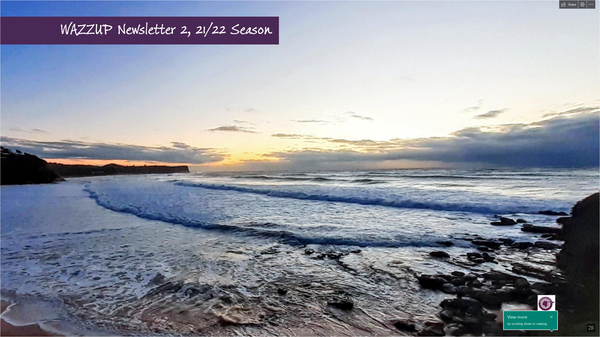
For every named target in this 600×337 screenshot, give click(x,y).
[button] (568, 4)
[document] (300, 168)
